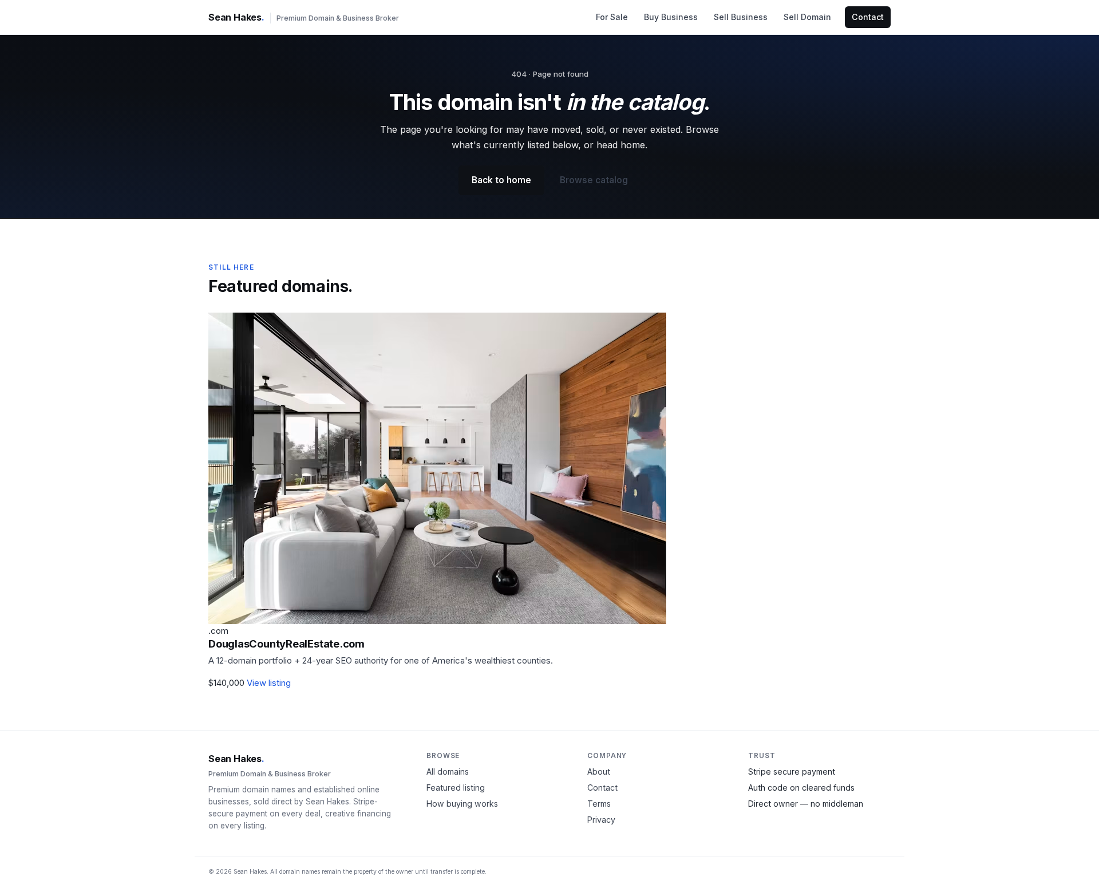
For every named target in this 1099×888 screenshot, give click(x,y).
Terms (599, 803)
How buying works (462, 803)
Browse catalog (594, 180)
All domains (447, 771)
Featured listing (455, 787)
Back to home (501, 180)
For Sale (612, 17)
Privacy (601, 819)
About (598, 771)
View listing (269, 682)
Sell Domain (807, 17)
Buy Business (671, 17)
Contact (868, 17)
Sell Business (741, 17)
